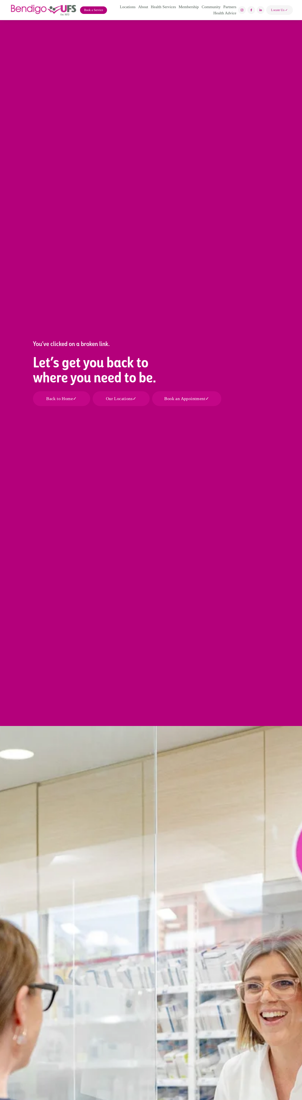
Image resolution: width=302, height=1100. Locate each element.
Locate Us (278, 10)
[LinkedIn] (260, 10)
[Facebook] (251, 10)
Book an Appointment (184, 398)
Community (211, 7)
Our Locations (119, 398)
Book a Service (93, 10)
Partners (229, 7)
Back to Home (59, 398)
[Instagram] (242, 10)
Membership (189, 7)
